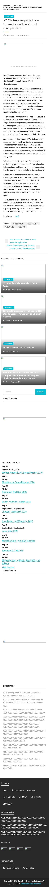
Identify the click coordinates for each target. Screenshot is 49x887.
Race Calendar (9, 797)
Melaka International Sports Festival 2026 (22, 472)
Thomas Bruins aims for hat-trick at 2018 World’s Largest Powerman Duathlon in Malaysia (23, 314)
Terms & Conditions (11, 868)
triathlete (21, 226)
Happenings (9, 307)
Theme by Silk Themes (31, 884)
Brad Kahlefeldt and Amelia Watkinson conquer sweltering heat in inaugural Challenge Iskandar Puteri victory (21, 375)
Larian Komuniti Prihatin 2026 (16, 502)
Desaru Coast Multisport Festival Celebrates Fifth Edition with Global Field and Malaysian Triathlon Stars (23, 703)
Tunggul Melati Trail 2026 (14, 511)
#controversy (18, 223)
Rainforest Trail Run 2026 (14, 492)
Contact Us (7, 803)
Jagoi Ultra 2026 (10, 531)
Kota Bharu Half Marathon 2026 (17, 521)
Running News (18, 790)
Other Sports (36, 797)
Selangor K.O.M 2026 (12, 550)
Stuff (17, 216)
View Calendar (8, 567)
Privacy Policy (28, 868)
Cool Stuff (23, 797)
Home (5, 790)
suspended (9, 226)
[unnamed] (24, 438)
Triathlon (17, 5)
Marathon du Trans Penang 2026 (18, 482)
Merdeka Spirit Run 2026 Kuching (18, 541)
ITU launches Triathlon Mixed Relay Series (20, 284)
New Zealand (32, 223)
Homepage (6, 5)
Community (31, 790)
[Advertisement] (24, 612)
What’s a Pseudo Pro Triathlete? (18, 347)
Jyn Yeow (10, 35)
